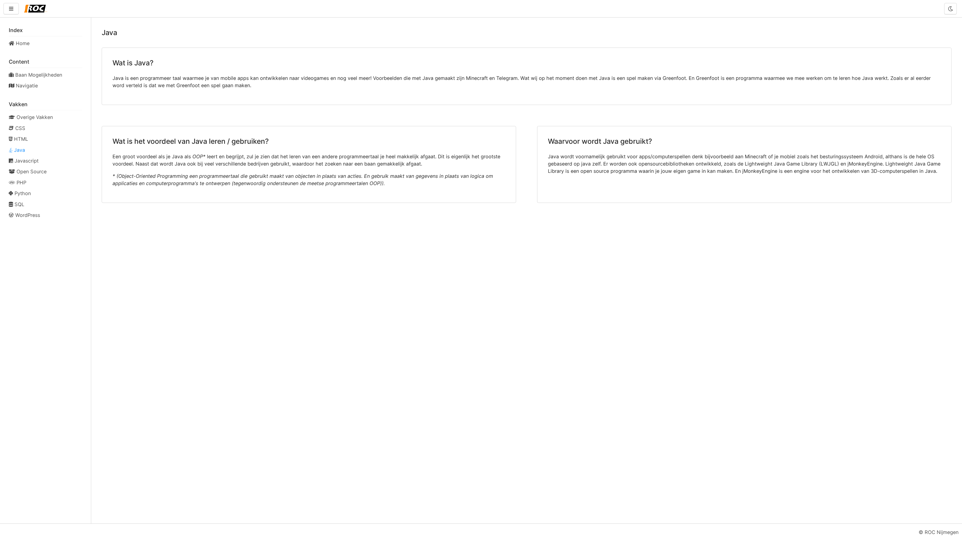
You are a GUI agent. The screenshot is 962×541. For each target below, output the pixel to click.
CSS (19, 128)
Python (22, 193)
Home (22, 43)
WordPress (27, 215)
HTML (20, 139)
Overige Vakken (34, 117)
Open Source (31, 172)
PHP (20, 183)
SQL (18, 204)
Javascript (26, 161)
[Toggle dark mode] (950, 8)
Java (19, 150)
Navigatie (26, 86)
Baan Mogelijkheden (38, 75)
